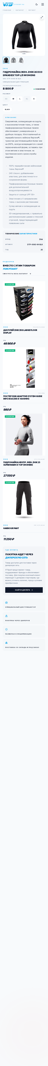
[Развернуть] (41, 17)
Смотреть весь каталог (15, 273)
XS (6, 99)
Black (7, 109)
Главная (7, 10)
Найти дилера (22, 590)
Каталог (20, 10)
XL (27, 99)
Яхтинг (32, 10)
